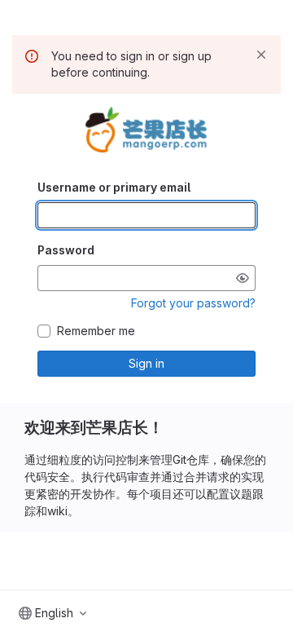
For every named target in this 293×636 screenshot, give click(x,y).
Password (65, 250)
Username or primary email (113, 187)
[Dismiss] (261, 54)
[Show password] (243, 278)
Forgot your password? (193, 303)
